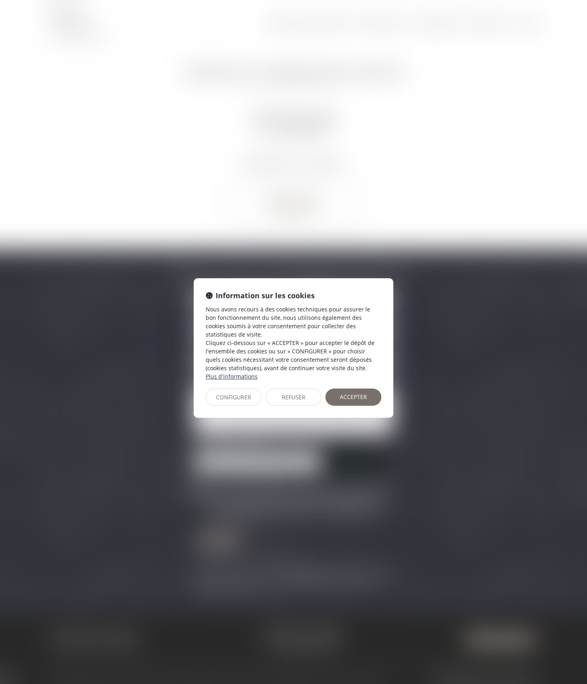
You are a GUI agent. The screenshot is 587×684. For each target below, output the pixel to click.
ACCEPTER (353, 397)
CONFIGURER (233, 397)
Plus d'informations (232, 376)
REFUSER (293, 397)
